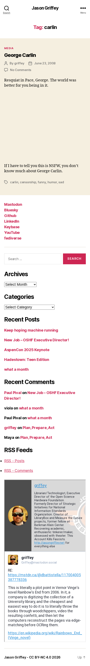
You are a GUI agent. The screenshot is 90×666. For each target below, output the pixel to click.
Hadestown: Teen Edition (26, 359)
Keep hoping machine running (31, 330)
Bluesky (11, 210)
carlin (14, 182)
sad (61, 182)
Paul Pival (12, 392)
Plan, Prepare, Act (38, 427)
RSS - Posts (14, 461)
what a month (16, 369)
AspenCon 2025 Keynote (26, 350)
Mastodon (13, 204)
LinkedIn (11, 221)
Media (8, 48)
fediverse (12, 238)
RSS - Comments (18, 470)
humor (52, 182)
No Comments (20, 70)
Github (10, 215)
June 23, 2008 (44, 63)
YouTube (12, 232)
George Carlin (20, 55)
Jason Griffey (45, 8)
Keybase (11, 227)
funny (42, 182)
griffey (19, 63)
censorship (28, 182)
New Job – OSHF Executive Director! (36, 340)
